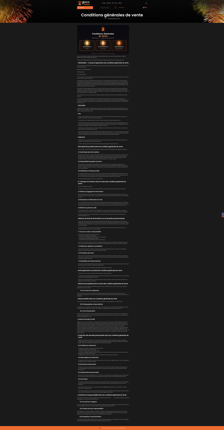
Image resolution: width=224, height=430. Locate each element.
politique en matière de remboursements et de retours (102, 267)
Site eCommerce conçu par (117, 428)
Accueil (105, 18)
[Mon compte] (146, 3)
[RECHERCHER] (115, 7)
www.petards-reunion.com (123, 65)
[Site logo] (84, 2)
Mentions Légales (105, 428)
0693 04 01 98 (121, 7)
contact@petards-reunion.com (92, 277)
